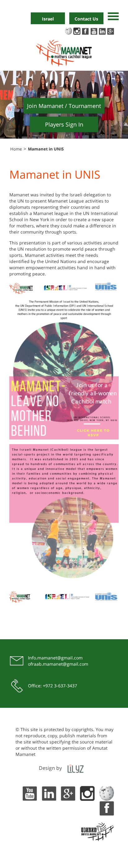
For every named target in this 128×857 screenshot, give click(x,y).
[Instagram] (87, 793)
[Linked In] (48, 793)
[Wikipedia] (106, 793)
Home (16, 149)
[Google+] (68, 793)
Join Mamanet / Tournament (64, 105)
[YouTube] (29, 793)
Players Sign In (64, 124)
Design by (50, 768)
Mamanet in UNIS (46, 149)
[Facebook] (106, 807)
